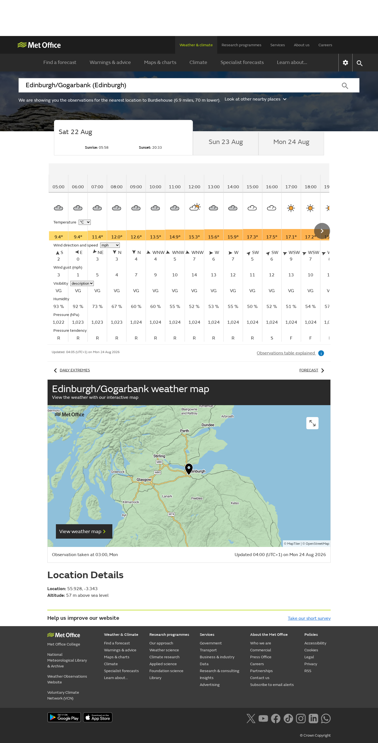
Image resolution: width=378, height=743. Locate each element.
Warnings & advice (110, 62)
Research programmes (242, 45)
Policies (311, 634)
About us (302, 45)
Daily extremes (75, 370)
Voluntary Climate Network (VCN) (63, 695)
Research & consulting (219, 671)
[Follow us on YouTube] (263, 718)
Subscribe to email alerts (272, 684)
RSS (307, 671)
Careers (325, 45)
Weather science (164, 650)
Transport (208, 650)
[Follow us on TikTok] (288, 718)
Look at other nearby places (252, 99)
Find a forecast (59, 62)
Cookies (311, 650)
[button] (189, 470)
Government (211, 643)
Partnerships (261, 671)
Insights (207, 677)
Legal (309, 657)
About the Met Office (269, 634)
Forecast (308, 370)
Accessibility (315, 643)
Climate (198, 62)
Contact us (260, 677)
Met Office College (63, 644)
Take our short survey (309, 618)
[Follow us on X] (251, 718)
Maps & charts (160, 62)
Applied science (163, 664)
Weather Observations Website (67, 679)
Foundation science (166, 671)
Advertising (210, 684)
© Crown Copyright (315, 735)
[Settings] (345, 62)
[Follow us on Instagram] (300, 718)
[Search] (345, 85)
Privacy (310, 664)
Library (155, 677)
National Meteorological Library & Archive (67, 660)
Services (277, 45)
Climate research (164, 657)
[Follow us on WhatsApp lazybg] (326, 718)
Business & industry (217, 657)
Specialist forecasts (242, 62)
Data (204, 664)
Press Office (260, 657)
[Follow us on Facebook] (276, 718)
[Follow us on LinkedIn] (313, 718)
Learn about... (292, 62)
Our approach (161, 643)
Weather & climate (196, 45)
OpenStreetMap (317, 544)
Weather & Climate (121, 634)
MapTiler (293, 544)
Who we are (260, 643)
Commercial (260, 650)
